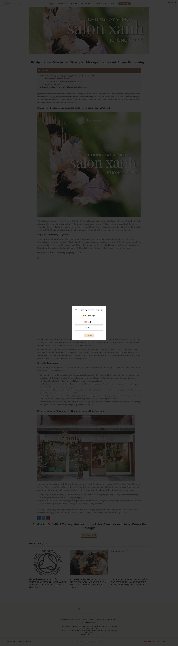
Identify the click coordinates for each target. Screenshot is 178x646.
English (90, 322)
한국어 (90, 328)
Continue (89, 335)
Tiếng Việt (90, 316)
